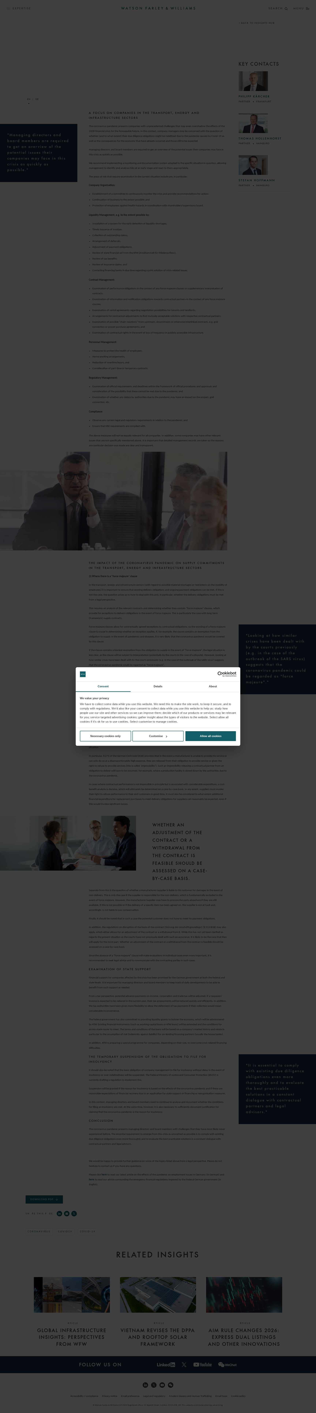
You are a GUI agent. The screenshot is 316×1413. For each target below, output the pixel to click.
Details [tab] (158, 686)
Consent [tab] (103, 686)
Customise (156, 736)
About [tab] (213, 686)
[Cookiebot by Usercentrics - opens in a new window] (220, 674)
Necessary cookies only (105, 736)
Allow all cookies (210, 736)
